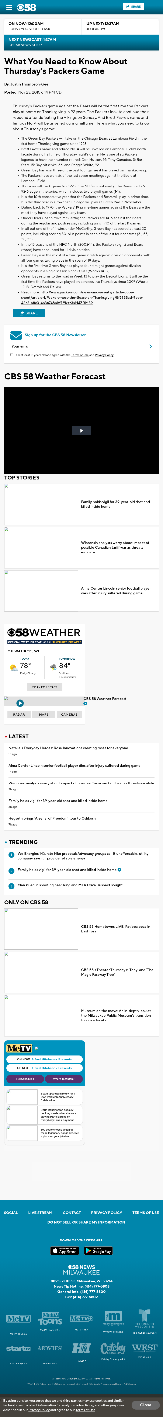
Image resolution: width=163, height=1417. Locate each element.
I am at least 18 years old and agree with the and (64, 355)
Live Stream (40, 1213)
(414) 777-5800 (93, 1291)
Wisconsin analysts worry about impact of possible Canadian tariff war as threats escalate (115, 548)
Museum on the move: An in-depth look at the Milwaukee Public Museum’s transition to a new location (116, 1016)
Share (136, 6)
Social (11, 1213)
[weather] (14, 667)
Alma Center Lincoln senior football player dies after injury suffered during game (116, 591)
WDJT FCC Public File (39, 1384)
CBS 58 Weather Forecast (105, 699)
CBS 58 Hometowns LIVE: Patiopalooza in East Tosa (115, 929)
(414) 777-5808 (97, 1286)
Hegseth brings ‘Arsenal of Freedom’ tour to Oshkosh (52, 818)
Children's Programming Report (105, 1384)
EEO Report (82, 1384)
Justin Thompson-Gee (29, 84)
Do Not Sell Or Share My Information (86, 1222)
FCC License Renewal (63, 1384)
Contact (72, 1213)
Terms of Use (80, 355)
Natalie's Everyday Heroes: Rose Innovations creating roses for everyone (68, 748)
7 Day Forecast (44, 687)
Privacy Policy (104, 355)
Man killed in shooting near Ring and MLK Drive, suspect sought (70, 885)
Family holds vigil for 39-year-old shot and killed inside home (115, 504)
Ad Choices (130, 1384)
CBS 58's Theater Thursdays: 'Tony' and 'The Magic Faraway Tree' (117, 972)
